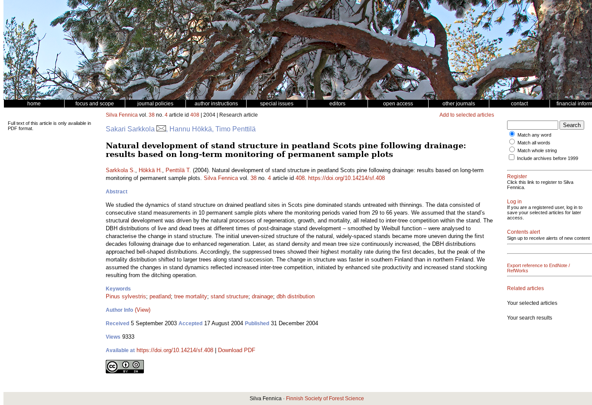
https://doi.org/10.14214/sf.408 (346, 178)
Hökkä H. (150, 170)
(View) (142, 310)
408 (194, 115)
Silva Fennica (122, 115)
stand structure (229, 296)
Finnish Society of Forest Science (325, 398)
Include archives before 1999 (547, 158)
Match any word (534, 134)
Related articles (525, 288)
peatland (160, 296)
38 (152, 115)
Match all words (533, 142)
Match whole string (537, 150)
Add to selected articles (466, 115)
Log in (514, 202)
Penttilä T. (178, 170)
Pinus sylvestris (126, 296)
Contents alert (523, 232)
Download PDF (236, 350)
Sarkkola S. (120, 170)
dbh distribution (295, 296)
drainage (262, 296)
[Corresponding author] (161, 129)
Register (517, 176)
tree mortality (190, 296)
